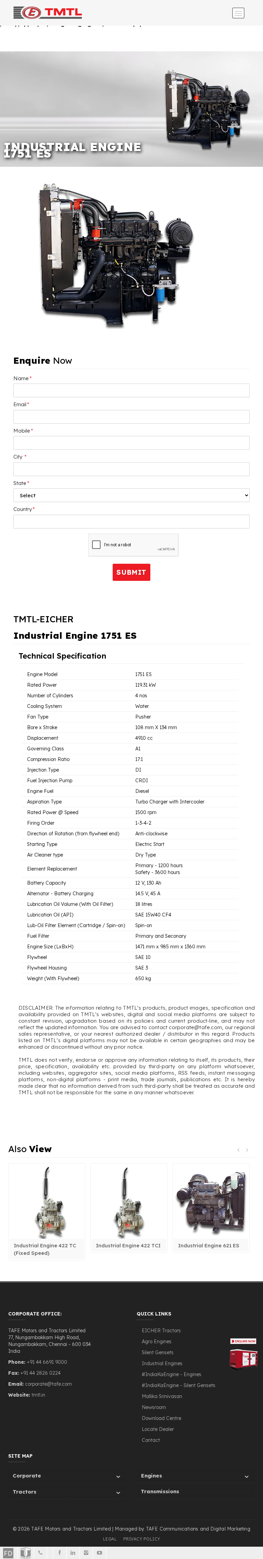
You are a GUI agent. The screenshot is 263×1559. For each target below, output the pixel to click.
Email (21, 404)
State (21, 483)
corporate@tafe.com (48, 1384)
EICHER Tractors (161, 1330)
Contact (151, 1440)
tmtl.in (38, 1395)
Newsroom (154, 1407)
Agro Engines (157, 1341)
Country (24, 509)
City (20, 456)
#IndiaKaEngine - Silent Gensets (178, 1385)
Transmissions (160, 1491)
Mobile (23, 430)
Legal (110, 1539)
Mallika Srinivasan (162, 1396)
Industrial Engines (162, 1363)
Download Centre (161, 1418)
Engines (151, 1475)
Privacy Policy (141, 1539)
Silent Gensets (158, 1352)
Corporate (27, 1475)
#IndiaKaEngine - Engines (171, 1374)
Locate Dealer (158, 1429)
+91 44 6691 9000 (46, 1362)
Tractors (24, 1491)
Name (22, 378)
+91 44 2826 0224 (40, 1373)
